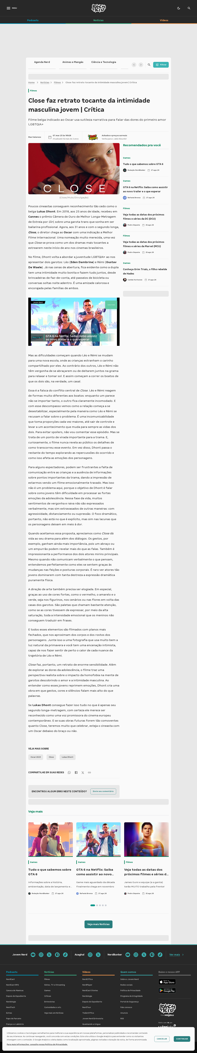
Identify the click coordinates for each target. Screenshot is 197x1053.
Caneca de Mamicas (15, 991)
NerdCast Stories (90, 991)
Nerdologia (11, 1002)
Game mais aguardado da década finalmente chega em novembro (95, 884)
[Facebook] (76, 772)
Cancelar (162, 1039)
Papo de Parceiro (13, 1019)
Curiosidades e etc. (52, 1007)
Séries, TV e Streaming (54, 985)
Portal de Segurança (129, 1002)
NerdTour (86, 1007)
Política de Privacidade (130, 991)
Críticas (47, 996)
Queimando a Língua (91, 1024)
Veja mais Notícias (98, 924)
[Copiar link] (89, 772)
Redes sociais (126, 985)
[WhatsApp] (69, 772)
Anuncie (124, 1013)
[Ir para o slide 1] (92, 905)
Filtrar (163, 65)
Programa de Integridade (131, 996)
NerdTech (10, 1007)
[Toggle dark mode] (178, 8)
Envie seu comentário (103, 791)
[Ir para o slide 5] (106, 905)
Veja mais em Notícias (53, 1013)
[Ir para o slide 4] (103, 905)
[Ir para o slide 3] (100, 905)
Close (51, 757)
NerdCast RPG (12, 985)
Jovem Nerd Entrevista (92, 1019)
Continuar (182, 1039)
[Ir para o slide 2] (97, 905)
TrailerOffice (88, 1013)
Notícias (44, 82)
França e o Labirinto (15, 1024)
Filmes (57, 82)
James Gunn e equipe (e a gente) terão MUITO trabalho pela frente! (144, 884)
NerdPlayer (87, 985)
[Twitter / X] (82, 772)
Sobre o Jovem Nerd (129, 979)
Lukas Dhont (67, 757)
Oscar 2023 (36, 757)
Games (126, 158)
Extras (9, 1013)
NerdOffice (87, 979)
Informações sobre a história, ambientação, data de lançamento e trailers (49, 885)
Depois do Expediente (16, 996)
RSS (122, 1019)
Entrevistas (49, 1002)
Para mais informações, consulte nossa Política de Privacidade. (37, 1045)
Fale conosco (126, 1007)
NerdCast (10, 979)
